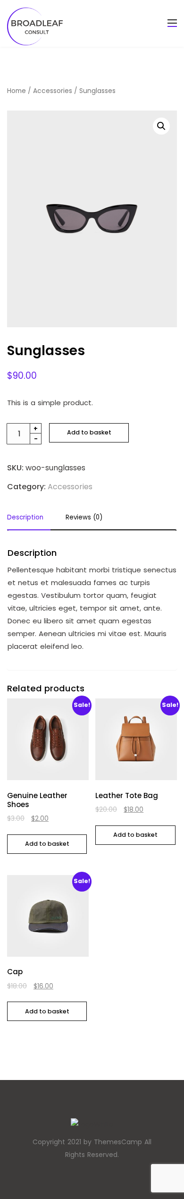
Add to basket (89, 432)
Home (16, 90)
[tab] (28, 520)
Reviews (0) (84, 518)
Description (25, 518)
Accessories (52, 90)
